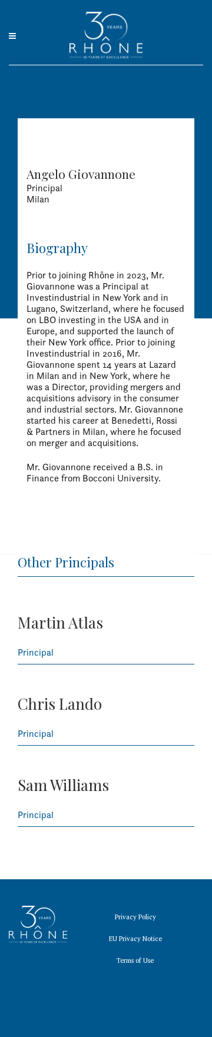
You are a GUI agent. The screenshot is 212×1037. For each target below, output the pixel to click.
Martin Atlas (60, 622)
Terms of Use (135, 960)
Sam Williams (63, 785)
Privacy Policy (135, 917)
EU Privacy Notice (135, 939)
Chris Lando (60, 703)
